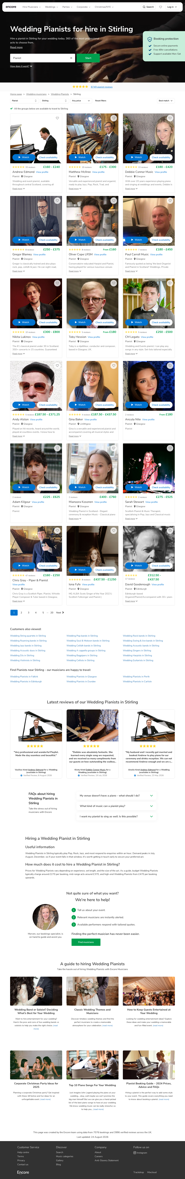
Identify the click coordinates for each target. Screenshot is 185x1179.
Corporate (82, 6)
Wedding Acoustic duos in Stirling (27, 650)
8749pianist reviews (102, 87)
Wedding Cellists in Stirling (80, 660)
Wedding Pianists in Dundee (81, 681)
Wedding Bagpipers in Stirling (81, 655)
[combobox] (24, 100)
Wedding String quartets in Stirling (28, 635)
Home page (16, 94)
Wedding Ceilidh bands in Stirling (83, 645)
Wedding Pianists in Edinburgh (26, 681)
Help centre (23, 1152)
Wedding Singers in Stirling (137, 650)
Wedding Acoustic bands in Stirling (141, 645)
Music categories (64, 1156)
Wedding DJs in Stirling (22, 655)
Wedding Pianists (60, 94)
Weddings (50, 6)
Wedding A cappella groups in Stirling (85, 650)
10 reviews (30, 332)
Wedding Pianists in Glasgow (81, 676)
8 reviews (29, 249)
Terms (20, 1156)
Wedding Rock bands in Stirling (139, 635)
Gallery (59, 1160)
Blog (58, 1164)
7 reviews (142, 249)
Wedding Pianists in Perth (136, 676)
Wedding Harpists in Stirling (137, 655)
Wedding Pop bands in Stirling (82, 635)
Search (150, 6)
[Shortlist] (160, 7)
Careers (99, 1156)
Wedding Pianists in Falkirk (24, 676)
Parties (66, 6)
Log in (170, 6)
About (98, 1152)
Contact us (22, 1164)
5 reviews (86, 332)
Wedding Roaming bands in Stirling (28, 640)
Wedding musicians (36, 94)
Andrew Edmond (35, 769)
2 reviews (129, 414)
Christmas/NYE (103, 6)
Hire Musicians (30, 6)
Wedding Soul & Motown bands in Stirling (87, 640)
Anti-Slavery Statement (107, 1160)
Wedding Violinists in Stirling (25, 660)
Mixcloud (152, 1172)
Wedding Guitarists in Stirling (138, 660)
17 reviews (130, 578)
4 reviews (86, 414)
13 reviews (143, 167)
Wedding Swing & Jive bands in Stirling (143, 640)
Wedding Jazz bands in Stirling (25, 645)
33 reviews (30, 167)
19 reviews (87, 167)
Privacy (21, 1160)
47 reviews (30, 575)
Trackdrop (138, 1172)
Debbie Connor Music (96, 769)
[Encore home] (11, 7)
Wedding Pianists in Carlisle (137, 681)
